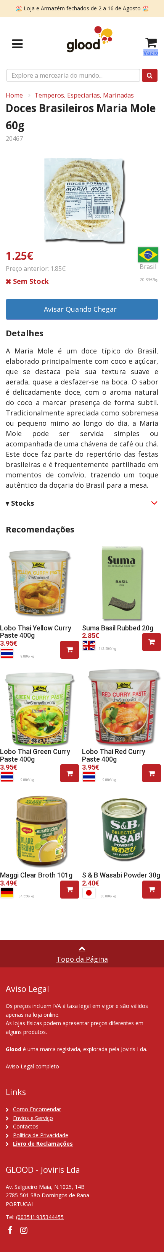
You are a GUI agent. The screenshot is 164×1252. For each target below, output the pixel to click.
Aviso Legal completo (32, 1066)
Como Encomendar (37, 1109)
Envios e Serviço (33, 1118)
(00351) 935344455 (40, 1217)
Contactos (26, 1126)
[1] (69, 650)
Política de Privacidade (40, 1135)
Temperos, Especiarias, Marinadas (84, 95)
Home (14, 95)
